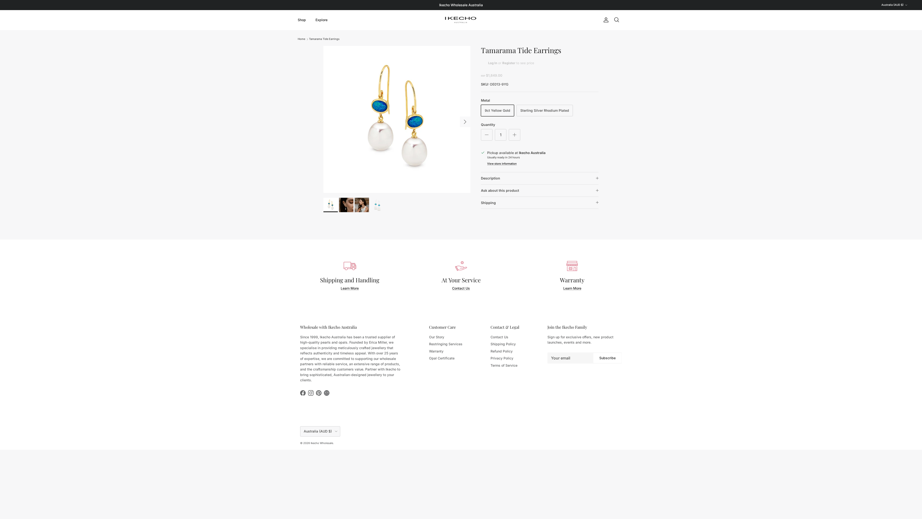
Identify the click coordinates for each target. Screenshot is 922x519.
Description (490, 178)
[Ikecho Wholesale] (461, 20)
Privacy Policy (502, 358)
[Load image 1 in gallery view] (396, 119)
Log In (492, 63)
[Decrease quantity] (486, 135)
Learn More (350, 288)
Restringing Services (445, 344)
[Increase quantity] (514, 135)
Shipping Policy (503, 344)
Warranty (436, 351)
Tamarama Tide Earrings (324, 39)
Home (301, 39)
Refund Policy (502, 351)
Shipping (488, 203)
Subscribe (607, 358)
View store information (502, 163)
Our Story (436, 337)
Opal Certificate (442, 358)
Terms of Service (504, 365)
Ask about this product (500, 190)
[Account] (605, 20)
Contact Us (461, 288)
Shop (302, 20)
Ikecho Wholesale (322, 443)
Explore (321, 20)
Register (508, 63)
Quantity (488, 125)
